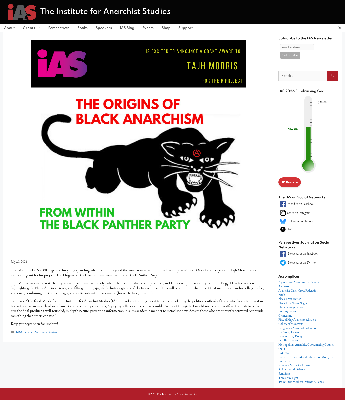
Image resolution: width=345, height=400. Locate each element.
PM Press (283, 353)
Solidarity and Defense (291, 369)
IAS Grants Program (45, 332)
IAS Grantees (24, 332)
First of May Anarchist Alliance (297, 319)
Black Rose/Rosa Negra (292, 303)
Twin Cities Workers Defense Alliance (301, 382)
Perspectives (58, 28)
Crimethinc (285, 315)
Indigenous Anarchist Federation (297, 328)
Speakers (104, 28)
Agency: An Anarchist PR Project (298, 282)
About (9, 28)
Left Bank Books (288, 340)
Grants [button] (29, 28)
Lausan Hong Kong (290, 336)
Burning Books (287, 311)
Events (148, 28)
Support (185, 28)
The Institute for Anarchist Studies (105, 12)
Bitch (281, 295)
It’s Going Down (288, 332)
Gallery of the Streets (290, 324)
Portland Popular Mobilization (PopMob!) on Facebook (305, 359)
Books (82, 28)
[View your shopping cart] (339, 28)
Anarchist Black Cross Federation (298, 290)
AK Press (283, 286)
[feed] (282, 229)
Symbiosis (284, 373)
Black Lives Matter (289, 299)
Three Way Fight (288, 378)
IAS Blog (127, 28)
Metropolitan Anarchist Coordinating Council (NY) (306, 346)
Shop (166, 28)
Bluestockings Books (290, 307)
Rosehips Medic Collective (294, 365)
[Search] (332, 76)
